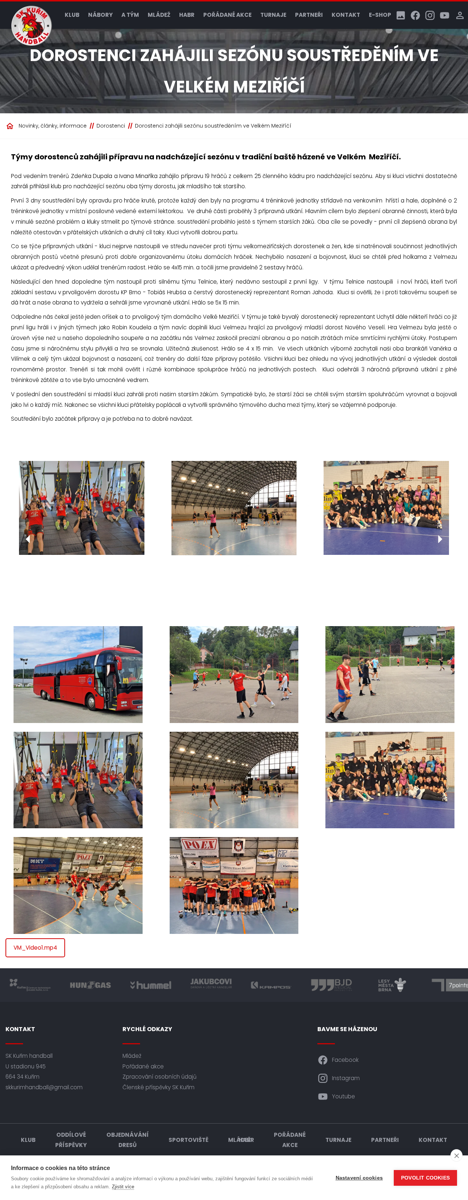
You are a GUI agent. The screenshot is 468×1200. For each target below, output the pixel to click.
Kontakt (346, 15)
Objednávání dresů (127, 1140)
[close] (456, 1155)
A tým (130, 15)
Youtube (343, 1096)
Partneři (309, 15)
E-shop (380, 15)
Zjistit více (123, 1186)
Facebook (345, 1060)
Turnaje (273, 15)
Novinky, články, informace (53, 125)
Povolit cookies (425, 1178)
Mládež (159, 15)
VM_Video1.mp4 (35, 947)
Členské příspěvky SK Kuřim (158, 1087)
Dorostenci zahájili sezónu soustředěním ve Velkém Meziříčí (213, 125)
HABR (187, 15)
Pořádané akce (227, 15)
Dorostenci (111, 125)
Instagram (346, 1078)
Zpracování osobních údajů (159, 1076)
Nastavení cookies (359, 1178)
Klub (72, 15)
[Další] (440, 539)
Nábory (100, 15)
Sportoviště (188, 1140)
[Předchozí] (28, 539)
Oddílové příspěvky (71, 1140)
